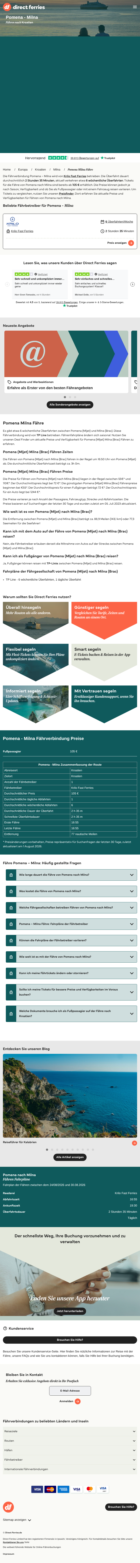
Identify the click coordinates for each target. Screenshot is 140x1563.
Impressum (8, 1554)
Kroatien (40, 169)
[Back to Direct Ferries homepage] (24, 7)
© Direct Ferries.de (12, 1532)
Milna (56, 169)
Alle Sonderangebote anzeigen (70, 404)
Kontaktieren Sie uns (13, 1542)
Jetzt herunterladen (70, 1311)
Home (7, 169)
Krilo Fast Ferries (75, 176)
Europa (23, 169)
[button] (71, 875)
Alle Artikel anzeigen (70, 1157)
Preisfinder (66, 193)
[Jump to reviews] (70, 158)
